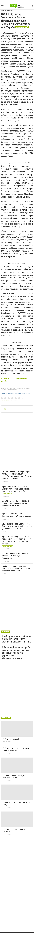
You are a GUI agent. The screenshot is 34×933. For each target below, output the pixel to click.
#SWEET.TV (4, 393)
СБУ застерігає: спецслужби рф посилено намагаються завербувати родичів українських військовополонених (17, 475)
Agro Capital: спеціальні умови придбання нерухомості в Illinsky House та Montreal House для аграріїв (16, 540)
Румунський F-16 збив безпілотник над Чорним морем (16, 514)
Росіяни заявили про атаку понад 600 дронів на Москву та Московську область (16, 568)
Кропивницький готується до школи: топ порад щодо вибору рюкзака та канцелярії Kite (16, 488)
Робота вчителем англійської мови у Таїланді (16, 749)
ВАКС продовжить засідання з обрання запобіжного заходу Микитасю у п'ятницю (15, 503)
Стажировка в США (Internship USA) (16, 803)
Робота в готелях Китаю (13, 739)
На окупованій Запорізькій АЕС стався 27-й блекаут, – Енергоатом (16, 555)
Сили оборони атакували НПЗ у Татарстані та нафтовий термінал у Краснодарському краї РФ (17, 526)
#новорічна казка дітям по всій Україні (19, 393)
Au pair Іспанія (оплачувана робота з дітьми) (15, 776)
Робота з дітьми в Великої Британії (14, 830)
